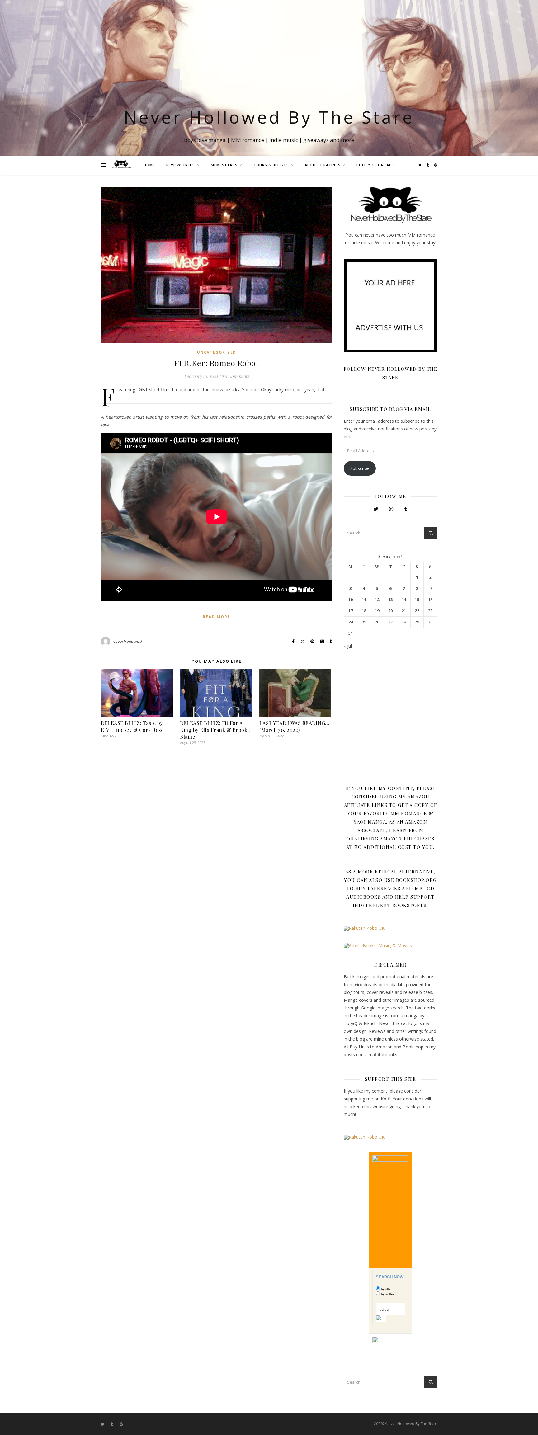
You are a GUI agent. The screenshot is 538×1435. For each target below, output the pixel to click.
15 (417, 599)
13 (390, 599)
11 (364, 599)
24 (350, 622)
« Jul (348, 646)
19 (377, 611)
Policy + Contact (375, 164)
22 (417, 611)
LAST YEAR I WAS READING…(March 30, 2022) (294, 726)
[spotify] (435, 165)
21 (404, 611)
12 (377, 599)
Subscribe (360, 468)
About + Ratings (323, 164)
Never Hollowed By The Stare (269, 117)
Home (149, 164)
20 (390, 611)
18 (364, 611)
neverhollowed (127, 641)
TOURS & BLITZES (271, 164)
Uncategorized (216, 352)
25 (364, 622)
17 (350, 611)
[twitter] (420, 165)
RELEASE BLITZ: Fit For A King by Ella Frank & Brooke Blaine (215, 730)
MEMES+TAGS (224, 164)
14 (404, 599)
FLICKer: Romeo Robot (216, 363)
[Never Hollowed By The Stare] (121, 165)
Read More (216, 616)
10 (350, 599)
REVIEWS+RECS (180, 164)
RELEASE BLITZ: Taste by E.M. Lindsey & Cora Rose (132, 726)
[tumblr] (428, 165)
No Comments (235, 376)
